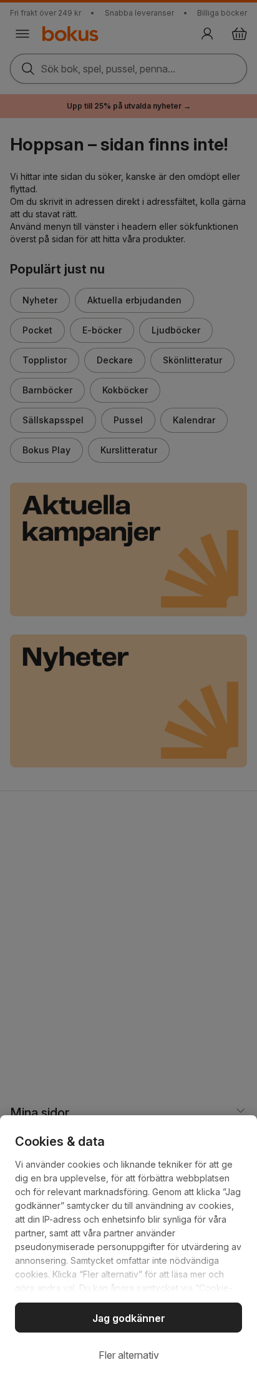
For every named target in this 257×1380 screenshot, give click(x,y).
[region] (128, 1247)
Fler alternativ (129, 1355)
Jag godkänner (128, 1318)
